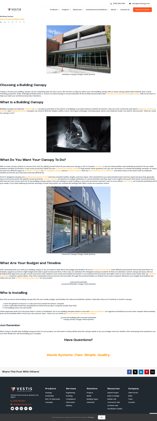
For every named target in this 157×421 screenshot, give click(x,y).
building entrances (18, 111)
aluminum (28, 109)
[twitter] (8, 22)
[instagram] (12, 22)
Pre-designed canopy (52, 171)
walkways (142, 109)
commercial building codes (66, 168)
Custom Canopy (74, 171)
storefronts (151, 109)
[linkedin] (5, 22)
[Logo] (14, 9)
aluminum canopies (32, 171)
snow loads (127, 181)
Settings (91, 417)
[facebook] (20, 22)
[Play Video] (78, 134)
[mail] (24, 22)
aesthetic (98, 166)
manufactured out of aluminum (101, 171)
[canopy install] (78, 317)
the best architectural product (27, 278)
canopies (109, 94)
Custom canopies (51, 179)
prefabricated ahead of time (36, 177)
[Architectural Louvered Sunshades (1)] (78, 282)
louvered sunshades (122, 94)
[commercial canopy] (78, 187)
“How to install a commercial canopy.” (81, 313)
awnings (136, 94)
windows (3, 111)
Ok (102, 417)
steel (36, 109)
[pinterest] (16, 22)
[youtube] (1, 22)
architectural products (102, 270)
